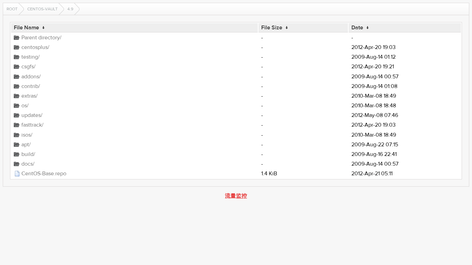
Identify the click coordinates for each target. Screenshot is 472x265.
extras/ (29, 95)
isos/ (26, 134)
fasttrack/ (32, 124)
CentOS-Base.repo (43, 173)
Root (12, 9)
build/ (28, 154)
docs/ (28, 163)
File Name (26, 27)
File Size (271, 27)
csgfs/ (28, 66)
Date (357, 27)
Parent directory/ (41, 37)
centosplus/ (35, 47)
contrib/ (30, 86)
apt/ (26, 144)
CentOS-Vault (42, 9)
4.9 (70, 9)
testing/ (30, 56)
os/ (25, 105)
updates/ (32, 115)
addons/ (31, 76)
